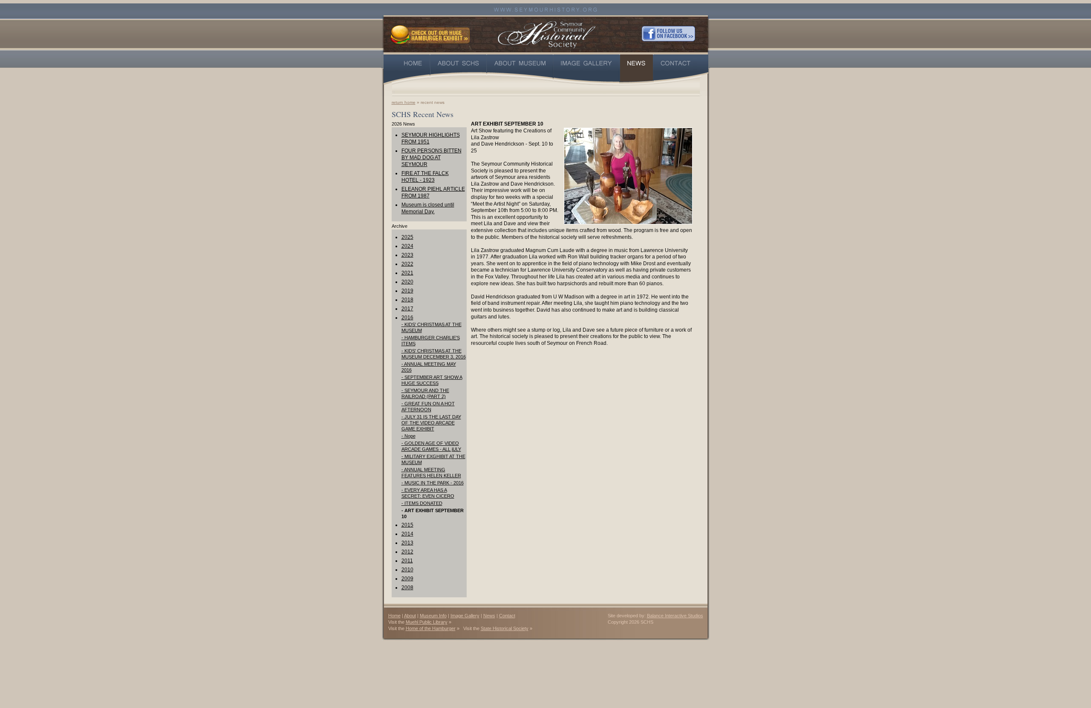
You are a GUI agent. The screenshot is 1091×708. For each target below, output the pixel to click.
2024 (407, 246)
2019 (407, 291)
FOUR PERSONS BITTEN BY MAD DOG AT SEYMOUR (431, 157)
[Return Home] (546, 33)
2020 (407, 282)
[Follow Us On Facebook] (668, 33)
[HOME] (407, 69)
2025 (407, 237)
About (410, 615)
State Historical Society (504, 628)
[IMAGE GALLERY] (586, 69)
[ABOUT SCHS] (458, 69)
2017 (407, 309)
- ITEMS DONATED (421, 503)
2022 (407, 264)
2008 (407, 587)
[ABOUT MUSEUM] (520, 69)
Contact (507, 615)
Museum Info (433, 615)
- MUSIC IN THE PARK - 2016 (432, 482)
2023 (407, 255)
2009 (407, 579)
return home (404, 102)
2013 (407, 543)
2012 (407, 552)
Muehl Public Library (426, 622)
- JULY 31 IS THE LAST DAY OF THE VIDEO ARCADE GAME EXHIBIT (431, 422)
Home (394, 615)
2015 (407, 525)
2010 (407, 570)
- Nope (408, 436)
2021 (407, 273)
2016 (407, 318)
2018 (407, 300)
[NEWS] (636, 69)
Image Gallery (464, 615)
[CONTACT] (681, 69)
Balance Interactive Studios (675, 615)
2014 (407, 534)
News (489, 615)
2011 (407, 561)
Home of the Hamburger (431, 628)
